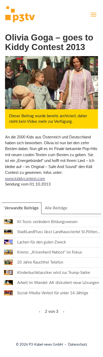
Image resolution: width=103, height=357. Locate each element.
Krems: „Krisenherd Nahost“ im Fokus (49, 252)
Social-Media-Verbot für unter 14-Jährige (52, 293)
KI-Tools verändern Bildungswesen (47, 222)
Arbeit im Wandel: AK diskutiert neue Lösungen (58, 283)
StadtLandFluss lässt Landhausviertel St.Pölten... (58, 232)
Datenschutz (77, 344)
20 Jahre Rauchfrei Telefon (40, 262)
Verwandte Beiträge (22, 210)
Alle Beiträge (56, 208)
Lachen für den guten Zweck (41, 242)
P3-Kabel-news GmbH (46, 344)
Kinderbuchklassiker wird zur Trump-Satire (53, 273)
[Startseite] (20, 15)
